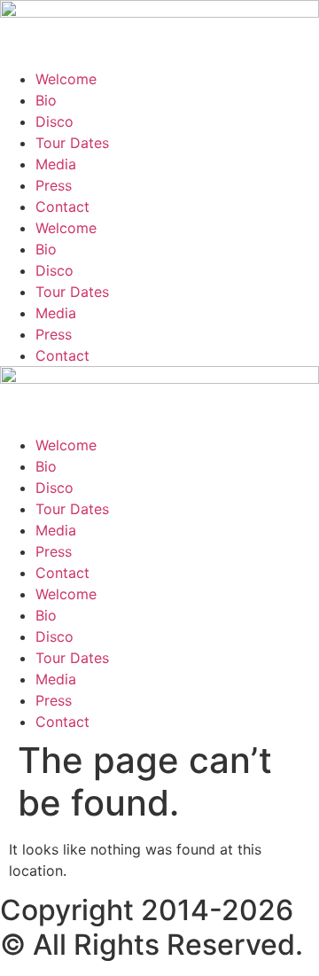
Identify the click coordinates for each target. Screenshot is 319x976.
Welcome (66, 79)
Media (55, 164)
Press (53, 185)
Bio (46, 100)
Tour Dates (72, 143)
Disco (54, 121)
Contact (62, 206)
